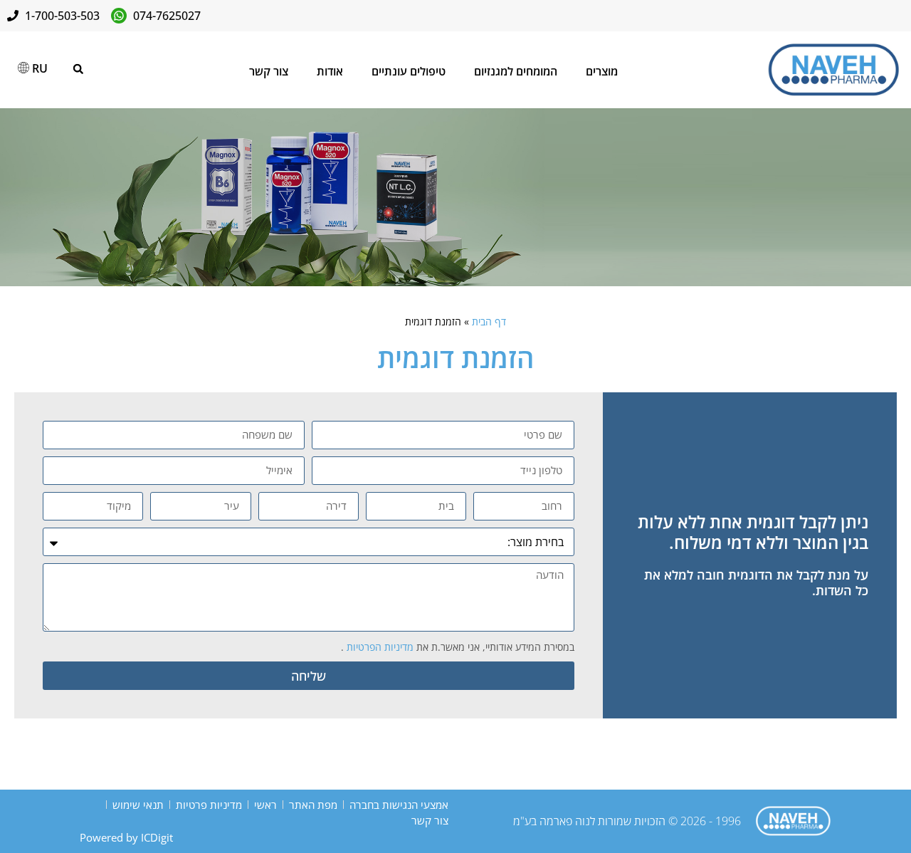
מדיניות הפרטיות (379, 647)
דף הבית (489, 321)
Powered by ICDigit (126, 837)
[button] (78, 69)
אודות (330, 71)
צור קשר (268, 71)
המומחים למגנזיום (515, 71)
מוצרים (602, 71)
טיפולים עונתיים (409, 71)
